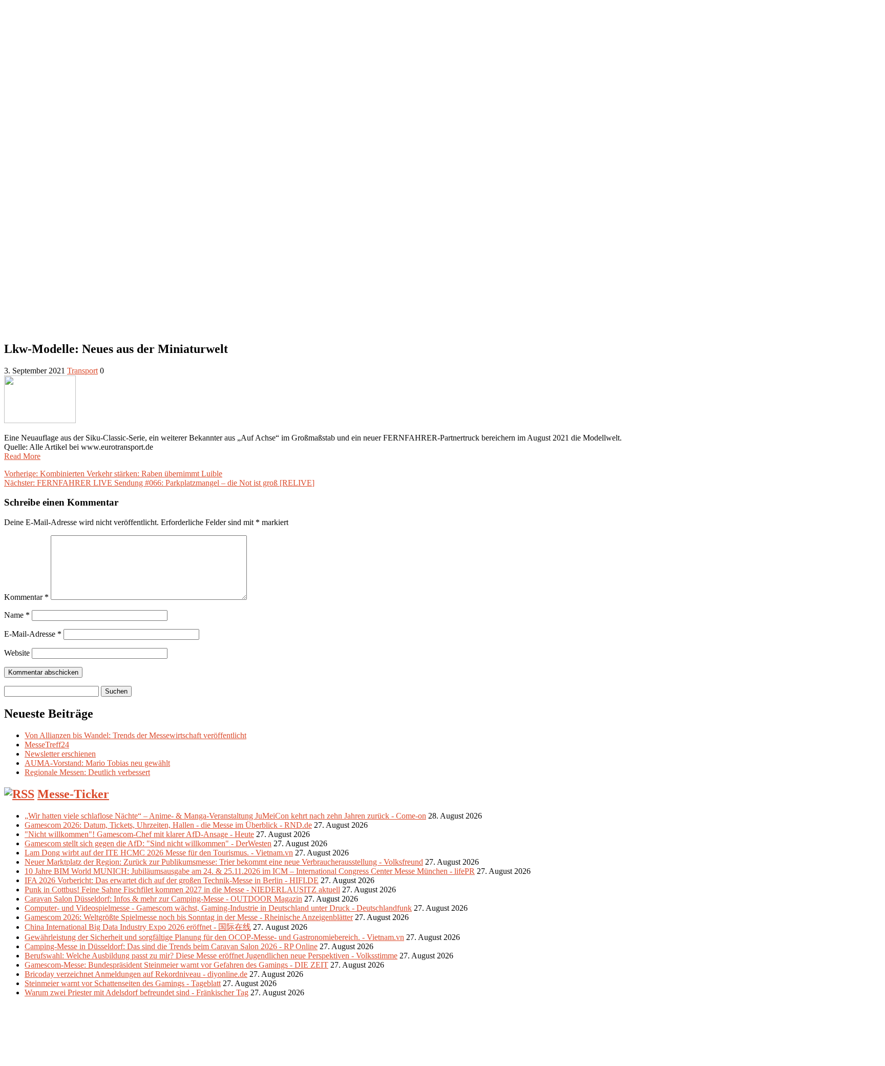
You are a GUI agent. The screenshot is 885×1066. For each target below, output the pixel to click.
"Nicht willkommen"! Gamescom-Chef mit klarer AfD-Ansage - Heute (139, 834)
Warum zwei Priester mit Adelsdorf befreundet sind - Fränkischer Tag (136, 992)
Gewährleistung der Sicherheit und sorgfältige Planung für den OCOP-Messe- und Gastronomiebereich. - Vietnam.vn (214, 937)
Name (17, 615)
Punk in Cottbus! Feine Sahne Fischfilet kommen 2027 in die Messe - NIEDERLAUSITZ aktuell (182, 889)
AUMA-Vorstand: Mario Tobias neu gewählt (97, 763)
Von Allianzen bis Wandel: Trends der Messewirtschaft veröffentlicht (135, 735)
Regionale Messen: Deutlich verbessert (87, 772)
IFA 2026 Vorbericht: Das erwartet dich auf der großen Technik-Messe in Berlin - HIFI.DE (172, 880)
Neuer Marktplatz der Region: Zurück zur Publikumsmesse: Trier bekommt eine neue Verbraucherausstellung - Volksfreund (224, 862)
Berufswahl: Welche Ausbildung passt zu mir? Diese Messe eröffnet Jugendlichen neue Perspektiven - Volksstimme (211, 955)
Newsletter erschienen (60, 753)
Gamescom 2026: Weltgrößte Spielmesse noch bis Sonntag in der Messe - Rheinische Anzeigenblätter (189, 917)
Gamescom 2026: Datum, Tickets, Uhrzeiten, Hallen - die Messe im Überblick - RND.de (168, 825)
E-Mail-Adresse (32, 634)
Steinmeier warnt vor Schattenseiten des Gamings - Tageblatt (123, 983)
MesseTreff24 (47, 744)
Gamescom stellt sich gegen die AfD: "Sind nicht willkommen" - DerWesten (148, 843)
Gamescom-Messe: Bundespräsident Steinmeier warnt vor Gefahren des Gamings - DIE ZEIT (176, 964)
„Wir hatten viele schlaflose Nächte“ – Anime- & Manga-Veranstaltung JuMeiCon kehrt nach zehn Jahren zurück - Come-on (225, 815)
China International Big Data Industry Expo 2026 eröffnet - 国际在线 (138, 927)
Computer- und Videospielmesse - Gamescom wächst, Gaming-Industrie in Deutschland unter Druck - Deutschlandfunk (218, 908)
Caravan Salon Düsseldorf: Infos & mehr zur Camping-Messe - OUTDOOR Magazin (163, 898)
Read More (22, 456)
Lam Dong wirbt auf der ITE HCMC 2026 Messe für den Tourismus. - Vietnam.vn (159, 852)
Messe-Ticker (73, 794)
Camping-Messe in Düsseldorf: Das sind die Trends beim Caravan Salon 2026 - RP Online (171, 946)
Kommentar (26, 597)
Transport (82, 370)
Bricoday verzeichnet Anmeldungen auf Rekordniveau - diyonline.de (136, 974)
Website (17, 653)
